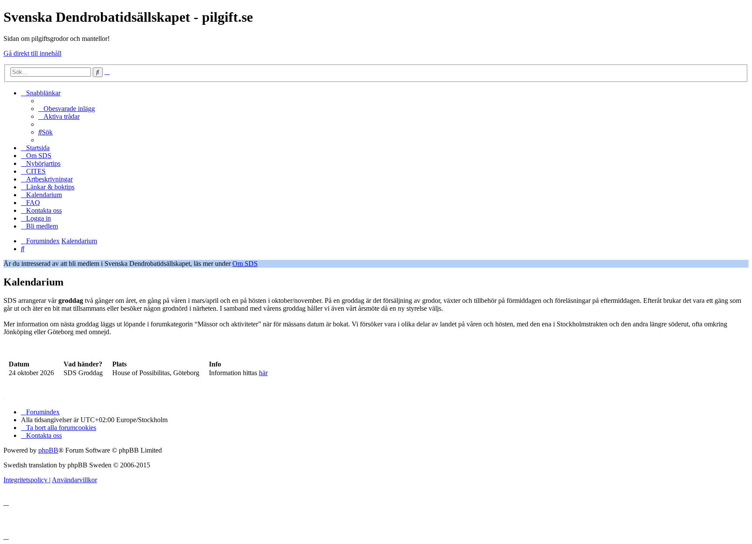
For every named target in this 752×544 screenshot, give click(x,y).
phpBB (48, 450)
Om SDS (245, 263)
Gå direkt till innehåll (32, 53)
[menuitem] (66, 108)
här (263, 372)
